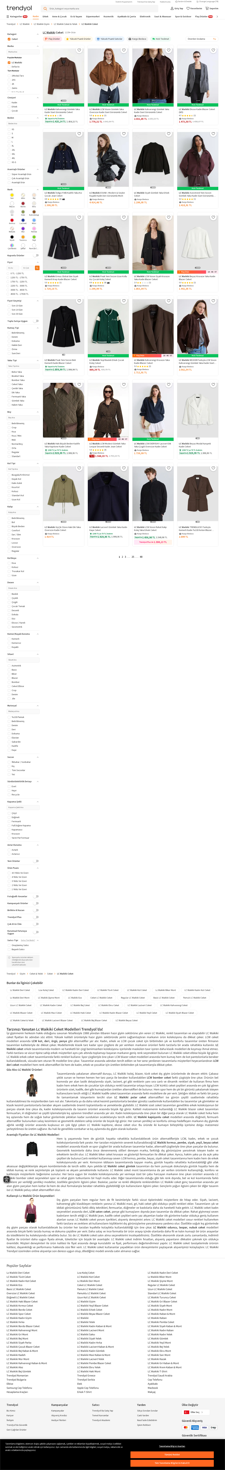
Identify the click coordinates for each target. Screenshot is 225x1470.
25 (133, 557)
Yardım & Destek (185, 1)
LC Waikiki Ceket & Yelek (65, 24)
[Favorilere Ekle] (79, 50)
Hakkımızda (165, 1)
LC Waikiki (24, 24)
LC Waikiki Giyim (42, 24)
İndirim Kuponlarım (124, 1)
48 (141, 557)
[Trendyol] (19, 8)
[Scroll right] (215, 16)
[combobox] (201, 39)
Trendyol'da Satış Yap (146, 1)
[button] (23, 34)
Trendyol (11, 24)
